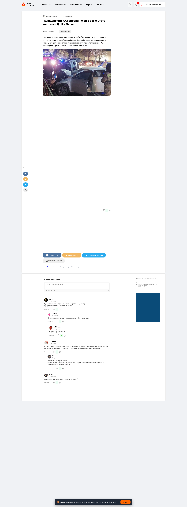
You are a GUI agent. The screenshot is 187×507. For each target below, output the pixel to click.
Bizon (54, 356)
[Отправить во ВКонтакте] (25, 174)
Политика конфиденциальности (146, 284)
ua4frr (51, 299)
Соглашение (140, 283)
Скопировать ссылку (55, 260)
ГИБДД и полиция (48, 31)
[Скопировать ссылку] (25, 190)
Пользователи (60, 5)
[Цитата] (51, 291)
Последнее (46, 5)
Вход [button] (153, 4)
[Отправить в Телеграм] (25, 184)
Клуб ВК (89, 5)
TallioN (54, 313)
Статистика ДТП (76, 5)
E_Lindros (57, 327)
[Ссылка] (54, 291)
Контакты (100, 5)
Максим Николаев (51, 16)
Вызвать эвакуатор (150, 278)
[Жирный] (46, 291)
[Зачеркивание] (49, 291)
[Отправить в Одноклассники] (25, 179)
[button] (136, 4)
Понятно (125, 502)
